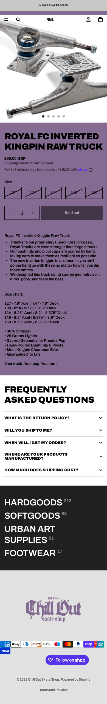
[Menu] (6, 19)
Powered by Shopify (75, 679)
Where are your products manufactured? (35, 456)
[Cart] (100, 19)
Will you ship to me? (28, 430)
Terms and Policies (53, 690)
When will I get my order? (35, 443)
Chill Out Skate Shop (43, 679)
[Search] (18, 19)
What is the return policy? (37, 418)
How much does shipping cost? (41, 470)
